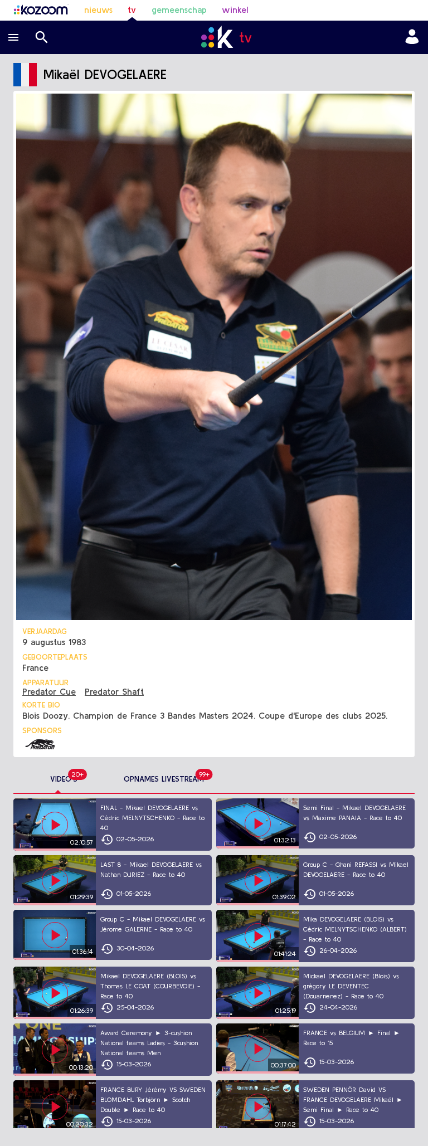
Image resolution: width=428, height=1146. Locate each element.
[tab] (63, 779)
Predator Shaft (114, 691)
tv (132, 9)
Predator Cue (49, 691)
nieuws (98, 9)
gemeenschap (179, 9)
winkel (235, 9)
